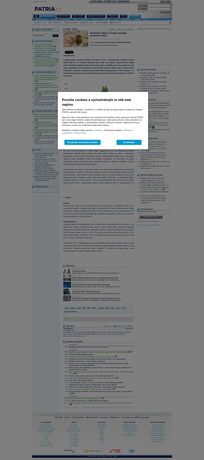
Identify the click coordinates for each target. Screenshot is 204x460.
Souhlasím (129, 142)
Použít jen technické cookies (82, 142)
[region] (103, 120)
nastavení (98, 130)
